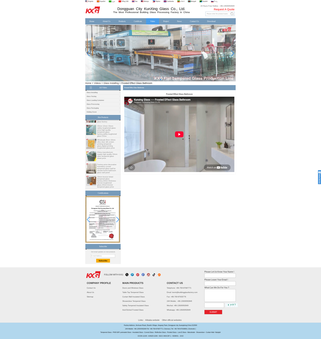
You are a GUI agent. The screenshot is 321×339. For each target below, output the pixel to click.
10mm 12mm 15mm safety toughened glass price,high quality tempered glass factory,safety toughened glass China (107, 126)
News (179, 21)
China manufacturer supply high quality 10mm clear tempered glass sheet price (107, 150)
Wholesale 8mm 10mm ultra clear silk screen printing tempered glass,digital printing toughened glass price (106, 139)
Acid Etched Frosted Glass (132, 310)
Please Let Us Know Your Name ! (219, 272)
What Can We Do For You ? (216, 288)
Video (152, 21)
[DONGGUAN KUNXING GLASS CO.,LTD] (92, 13)
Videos (97, 83)
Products (122, 21)
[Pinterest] (138, 274)
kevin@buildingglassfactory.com (184, 292)
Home (91, 21)
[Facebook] (143, 274)
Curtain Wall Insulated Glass (133, 297)
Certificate (138, 21)
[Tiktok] (154, 274)
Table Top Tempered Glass (133, 292)
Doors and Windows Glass (132, 288)
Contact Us (194, 21)
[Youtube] (148, 274)
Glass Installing (111, 83)
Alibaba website (152, 320)
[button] (156, 79)
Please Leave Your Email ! (216, 280)
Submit (213, 312)
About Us (106, 21)
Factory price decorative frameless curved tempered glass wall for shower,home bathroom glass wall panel (106, 164)
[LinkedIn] (132, 274)
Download (211, 21)
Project (166, 21)
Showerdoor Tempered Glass (134, 301)
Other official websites (172, 320)
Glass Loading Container (95, 100)
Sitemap (90, 297)
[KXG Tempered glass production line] (160, 81)
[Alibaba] (159, 274)
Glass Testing (91, 96)
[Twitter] (127, 274)
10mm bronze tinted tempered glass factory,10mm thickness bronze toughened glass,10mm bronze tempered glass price (106, 177)
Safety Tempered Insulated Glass (135, 305)
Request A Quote (224, 9)
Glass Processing (93, 104)
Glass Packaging (93, 108)
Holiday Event (92, 112)
